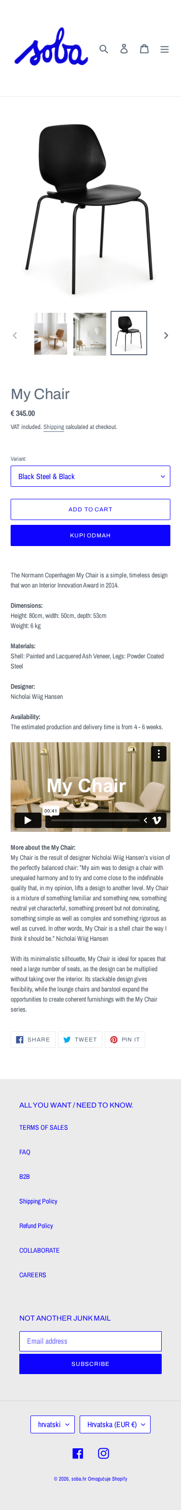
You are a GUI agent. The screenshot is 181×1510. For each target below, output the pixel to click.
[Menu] (164, 48)
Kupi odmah (90, 535)
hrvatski (49, 1424)
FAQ (24, 1152)
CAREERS (32, 1274)
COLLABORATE (39, 1250)
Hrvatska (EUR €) (112, 1424)
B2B (24, 1176)
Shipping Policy (38, 1201)
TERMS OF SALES (43, 1127)
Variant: (19, 459)
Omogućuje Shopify (107, 1478)
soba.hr (78, 1478)
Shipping (53, 427)
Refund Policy (36, 1225)
